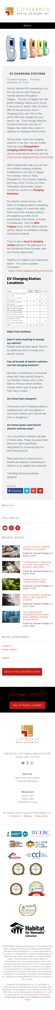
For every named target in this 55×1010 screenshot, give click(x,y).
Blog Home (9, 505)
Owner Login (27, 795)
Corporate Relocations (27, 781)
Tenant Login (27, 798)
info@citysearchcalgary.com (17, 997)
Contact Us (15, 816)
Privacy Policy (41, 816)
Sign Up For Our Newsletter (22, 671)
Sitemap (28, 816)
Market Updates (9, 649)
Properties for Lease (28, 802)
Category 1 (7, 646)
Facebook (16, 490)
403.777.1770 (31, 757)
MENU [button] (28, 25)
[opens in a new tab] (27, 930)
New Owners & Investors (27, 777)
